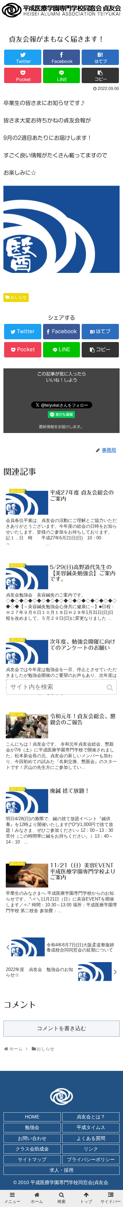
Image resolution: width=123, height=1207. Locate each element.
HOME (32, 1116)
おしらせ (18, 297)
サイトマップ (32, 1159)
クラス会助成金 (32, 1149)
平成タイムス (91, 1127)
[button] (110, 687)
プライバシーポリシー (91, 1159)
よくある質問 (91, 1138)
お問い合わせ (32, 1138)
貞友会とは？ (91, 1116)
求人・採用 (61, 1170)
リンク (91, 1149)
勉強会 (32, 1127)
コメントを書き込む (61, 1028)
